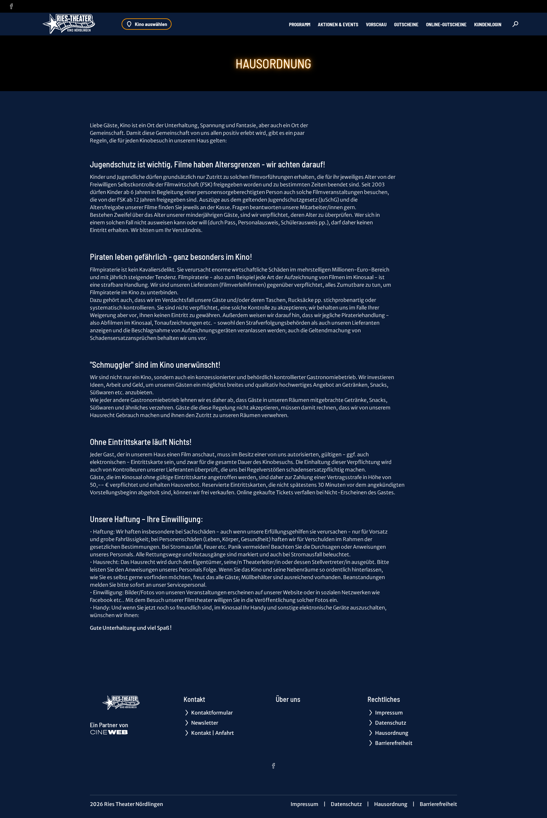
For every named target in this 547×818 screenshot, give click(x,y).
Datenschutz (346, 804)
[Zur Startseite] (69, 24)
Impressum (304, 804)
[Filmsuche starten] (515, 24)
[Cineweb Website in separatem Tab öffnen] (109, 732)
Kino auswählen (151, 24)
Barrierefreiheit (438, 804)
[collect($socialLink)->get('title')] (11, 6)
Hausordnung (390, 804)
